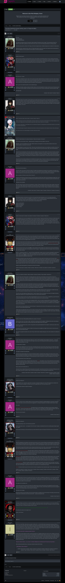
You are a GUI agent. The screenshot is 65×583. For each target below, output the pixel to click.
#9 (59, 214)
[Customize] (14, 9)
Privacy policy (52, 580)
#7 (59, 166)
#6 (59, 137)
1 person (18, 51)
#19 (59, 501)
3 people (18, 519)
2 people (18, 163)
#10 (59, 234)
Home (58, 580)
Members (55, 1)
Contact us (42, 580)
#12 (59, 317)
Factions (49, 1)
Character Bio (10, 72)
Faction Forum (7, 572)
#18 (59, 475)
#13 (59, 338)
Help (55, 580)
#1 (59, 36)
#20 (59, 522)
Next (10, 33)
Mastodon (25, 570)
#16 (59, 419)
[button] (31, 1)
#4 (59, 98)
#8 (59, 195)
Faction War (6, 574)
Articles (40, 1)
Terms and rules (47, 580)
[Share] (58, 36)
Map (44, 1)
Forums (30, 1)
